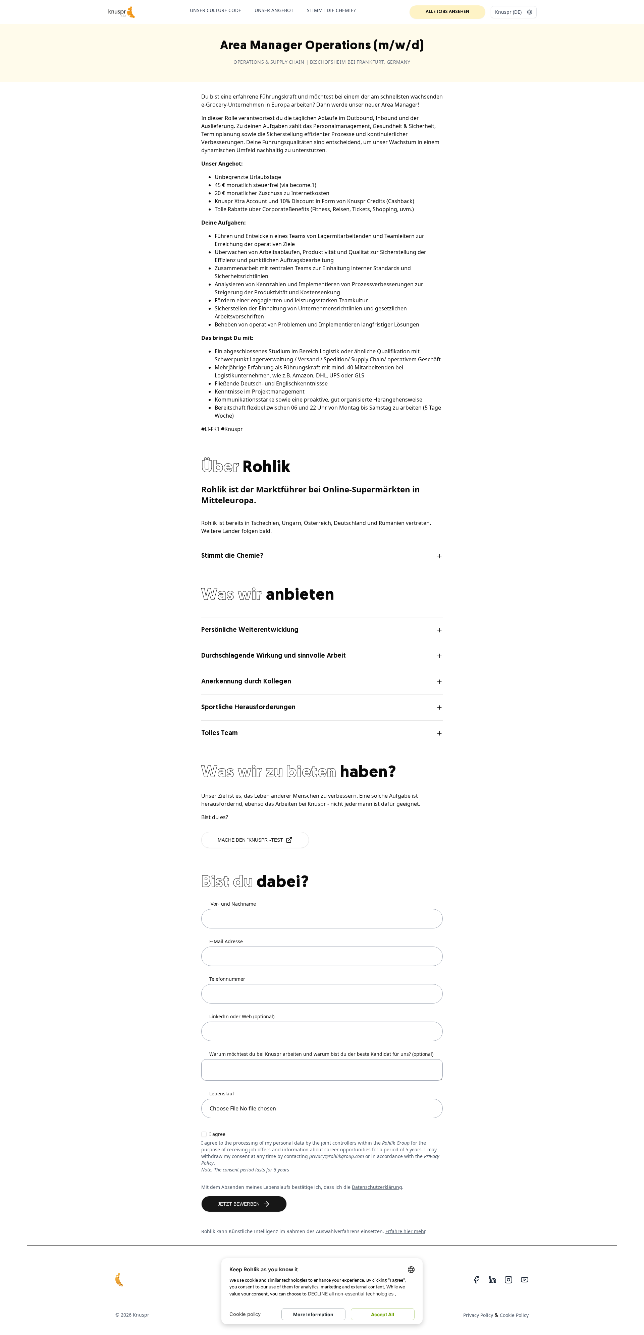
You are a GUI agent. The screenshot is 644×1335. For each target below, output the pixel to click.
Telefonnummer (227, 979)
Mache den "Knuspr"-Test (250, 840)
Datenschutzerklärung (377, 1187)
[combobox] (514, 12)
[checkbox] (204, 1134)
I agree (217, 1134)
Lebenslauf (221, 1093)
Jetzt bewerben (239, 1204)
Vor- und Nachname (233, 904)
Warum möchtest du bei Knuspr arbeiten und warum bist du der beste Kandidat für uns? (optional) (321, 1054)
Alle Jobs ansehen (447, 11)
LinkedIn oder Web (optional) (241, 1016)
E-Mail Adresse (226, 941)
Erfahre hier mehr (405, 1231)
